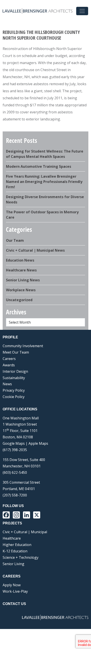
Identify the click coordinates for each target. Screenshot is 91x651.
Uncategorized (19, 299)
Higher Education (17, 544)
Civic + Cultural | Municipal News (35, 250)
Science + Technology (20, 557)
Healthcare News (21, 270)
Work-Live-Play (15, 591)
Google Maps (14, 443)
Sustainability (14, 377)
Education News (20, 260)
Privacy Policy (14, 390)
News (7, 384)
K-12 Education (15, 551)
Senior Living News (23, 280)
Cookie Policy (14, 396)
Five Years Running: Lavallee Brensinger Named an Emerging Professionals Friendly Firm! (44, 181)
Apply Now (12, 585)
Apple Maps (38, 443)
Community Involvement (23, 345)
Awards (9, 365)
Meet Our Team (16, 352)
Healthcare (12, 538)
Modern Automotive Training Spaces (38, 166)
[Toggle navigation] (82, 11)
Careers (9, 358)
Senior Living (13, 563)
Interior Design (15, 371)
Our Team (15, 240)
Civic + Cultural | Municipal (25, 531)
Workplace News (21, 290)
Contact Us (14, 604)
